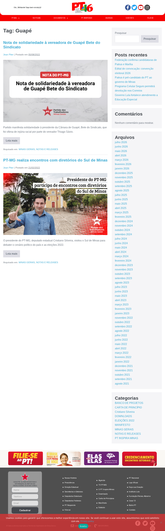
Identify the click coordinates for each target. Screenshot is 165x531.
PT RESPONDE (86, 18)
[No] (161, 522)
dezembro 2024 (124, 221)
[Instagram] (147, 7)
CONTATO (130, 18)
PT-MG (14, 18)
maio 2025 (121, 203)
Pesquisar (120, 33)
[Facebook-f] (128, 7)
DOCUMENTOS (59, 18)
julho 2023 (121, 287)
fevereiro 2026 (123, 164)
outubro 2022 (122, 322)
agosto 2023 (122, 282)
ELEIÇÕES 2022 (124, 420)
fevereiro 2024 (123, 260)
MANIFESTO (122, 425)
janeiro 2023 (122, 313)
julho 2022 (121, 335)
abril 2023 (120, 300)
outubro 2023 (122, 274)
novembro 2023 (124, 269)
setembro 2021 (123, 379)
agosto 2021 (122, 383)
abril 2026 (120, 155)
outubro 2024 (122, 230)
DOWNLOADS (123, 416)
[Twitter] (134, 7)
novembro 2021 (124, 370)
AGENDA (109, 18)
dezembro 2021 (124, 366)
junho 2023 (121, 291)
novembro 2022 (124, 317)
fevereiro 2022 (123, 357)
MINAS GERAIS (27, 149)
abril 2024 (120, 252)
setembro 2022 (123, 326)
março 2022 (121, 352)
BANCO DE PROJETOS (129, 403)
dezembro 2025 (124, 173)
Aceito (83, 526)
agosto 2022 (122, 330)
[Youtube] (141, 7)
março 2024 (121, 256)
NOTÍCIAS (36, 18)
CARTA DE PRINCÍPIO (128, 407)
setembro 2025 (123, 186)
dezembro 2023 (124, 265)
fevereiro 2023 (123, 309)
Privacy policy (87, 521)
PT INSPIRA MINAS (126, 438)
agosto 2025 (122, 190)
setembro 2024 (123, 234)
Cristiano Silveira (125, 411)
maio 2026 (121, 151)
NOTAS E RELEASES (47, 149)
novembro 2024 (124, 225)
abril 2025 (120, 208)
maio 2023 (121, 295)
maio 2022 (121, 344)
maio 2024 (121, 247)
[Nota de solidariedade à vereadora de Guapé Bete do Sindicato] (55, 91)
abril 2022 (120, 348)
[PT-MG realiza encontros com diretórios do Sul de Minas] (55, 204)
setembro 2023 (123, 278)
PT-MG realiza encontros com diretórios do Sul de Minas (55, 160)
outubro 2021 (122, 374)
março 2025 (121, 212)
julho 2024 (121, 238)
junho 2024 (121, 243)
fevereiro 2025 (123, 216)
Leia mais (13, 139)
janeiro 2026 (122, 168)
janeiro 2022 (122, 361)
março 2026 (121, 159)
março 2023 (121, 304)
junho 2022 (121, 339)
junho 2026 (121, 146)
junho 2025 (121, 199)
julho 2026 (121, 142)
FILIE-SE (150, 18)
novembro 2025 (124, 177)
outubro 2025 (122, 181)
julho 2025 (121, 195)
